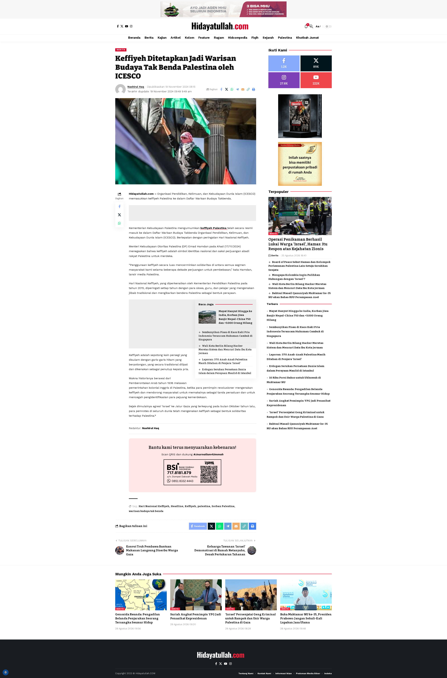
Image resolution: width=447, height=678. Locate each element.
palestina (203, 506)
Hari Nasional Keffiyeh (154, 506)
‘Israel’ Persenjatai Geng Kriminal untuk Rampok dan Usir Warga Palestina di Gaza (250, 618)
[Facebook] (118, 26)
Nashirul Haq (135, 86)
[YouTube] (126, 26)
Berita (121, 49)
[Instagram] (131, 26)
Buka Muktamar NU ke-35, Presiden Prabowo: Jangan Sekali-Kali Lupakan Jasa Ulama (306, 618)
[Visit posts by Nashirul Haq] (120, 89)
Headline (177, 506)
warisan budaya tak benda (146, 511)
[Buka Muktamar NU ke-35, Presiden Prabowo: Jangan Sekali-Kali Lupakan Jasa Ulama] (306, 594)
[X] (122, 26)
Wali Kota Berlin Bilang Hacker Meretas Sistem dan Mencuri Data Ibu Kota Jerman (225, 349)
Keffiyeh (190, 506)
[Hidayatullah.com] (223, 26)
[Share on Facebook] (221, 89)
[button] (311, 26)
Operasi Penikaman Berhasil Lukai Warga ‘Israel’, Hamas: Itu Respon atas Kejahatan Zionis (297, 244)
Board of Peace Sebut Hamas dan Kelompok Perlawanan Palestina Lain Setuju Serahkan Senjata (299, 265)
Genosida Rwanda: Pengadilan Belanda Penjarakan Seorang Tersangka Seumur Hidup (137, 618)
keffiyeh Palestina (213, 228)
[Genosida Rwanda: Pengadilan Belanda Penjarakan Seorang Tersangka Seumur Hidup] (141, 594)
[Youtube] (316, 80)
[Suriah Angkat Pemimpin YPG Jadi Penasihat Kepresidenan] (196, 594)
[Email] (242, 89)
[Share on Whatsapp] (232, 89)
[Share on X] (226, 89)
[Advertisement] (192, 213)
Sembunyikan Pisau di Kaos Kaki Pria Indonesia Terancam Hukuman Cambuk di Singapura (225, 336)
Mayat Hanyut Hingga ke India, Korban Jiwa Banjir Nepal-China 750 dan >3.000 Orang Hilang (297, 315)
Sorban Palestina (223, 506)
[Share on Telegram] (237, 89)
